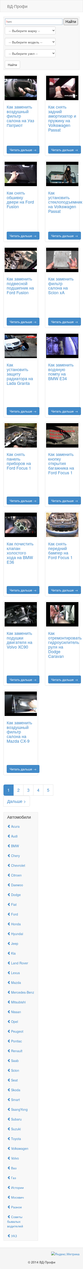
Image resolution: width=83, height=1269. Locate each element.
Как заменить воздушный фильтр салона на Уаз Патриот (20, 116)
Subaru (16, 1119)
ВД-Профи (17, 6)
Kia (13, 953)
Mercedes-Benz (22, 992)
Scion (15, 1070)
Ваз (13, 1168)
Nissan (16, 1011)
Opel (14, 1021)
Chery (15, 855)
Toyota (16, 1138)
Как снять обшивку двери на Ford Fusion (20, 199)
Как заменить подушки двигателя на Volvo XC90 (19, 640)
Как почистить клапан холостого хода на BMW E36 (20, 553)
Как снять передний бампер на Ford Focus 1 (60, 550)
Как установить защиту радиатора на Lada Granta (20, 374)
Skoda (15, 1090)
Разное (16, 1207)
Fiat (14, 904)
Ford (14, 914)
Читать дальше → (23, 149)
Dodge (16, 894)
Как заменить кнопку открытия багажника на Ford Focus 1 (61, 463)
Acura (15, 826)
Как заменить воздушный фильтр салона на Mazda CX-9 (19, 731)
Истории (17, 1187)
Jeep (14, 943)
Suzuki (16, 1129)
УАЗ (14, 1235)
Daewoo (17, 885)
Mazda (16, 982)
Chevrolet (18, 865)
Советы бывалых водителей (15, 1221)
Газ (13, 1177)
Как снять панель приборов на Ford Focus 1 (19, 461)
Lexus (15, 972)
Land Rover (19, 963)
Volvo (15, 1158)
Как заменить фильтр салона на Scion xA (61, 285)
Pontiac (16, 1041)
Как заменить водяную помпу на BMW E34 (61, 371)
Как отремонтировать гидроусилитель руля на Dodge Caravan (65, 644)
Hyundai (17, 933)
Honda (16, 924)
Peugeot (17, 1031)
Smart (15, 1099)
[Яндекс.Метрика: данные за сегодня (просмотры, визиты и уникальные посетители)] (65, 1254)
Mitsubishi (18, 1002)
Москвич (17, 1197)
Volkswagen (19, 1148)
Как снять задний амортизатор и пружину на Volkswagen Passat (62, 118)
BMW (15, 846)
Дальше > (16, 801)
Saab (15, 1060)
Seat (14, 1080)
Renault (16, 1050)
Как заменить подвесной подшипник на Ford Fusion (20, 285)
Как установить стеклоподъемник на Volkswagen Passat (65, 202)
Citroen (16, 875)
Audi (14, 836)
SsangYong (19, 1109)
